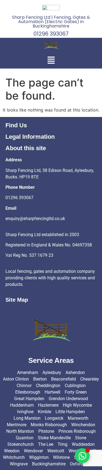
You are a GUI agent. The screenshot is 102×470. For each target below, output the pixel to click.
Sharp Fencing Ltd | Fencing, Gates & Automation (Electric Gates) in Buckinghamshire (51, 21)
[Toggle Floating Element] (82, 455)
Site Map (16, 300)
